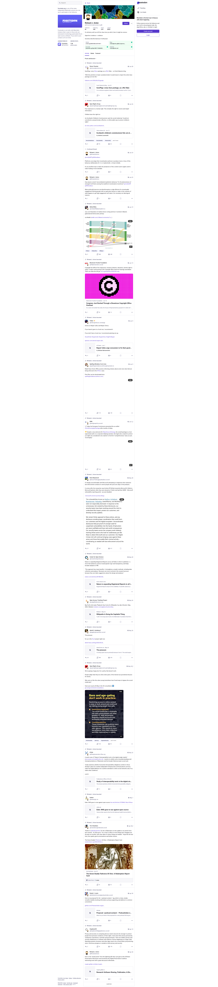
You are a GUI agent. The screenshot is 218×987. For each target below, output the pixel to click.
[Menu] (131, 23)
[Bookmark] (121, 95)
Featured (97, 53)
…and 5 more (113, 740)
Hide (130, 221)
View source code (67, 984)
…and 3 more (115, 140)
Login (148, 35)
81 (85, 29)
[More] (132, 95)
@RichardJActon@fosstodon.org (93, 25)
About (66, 978)
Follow (126, 23)
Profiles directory (77, 978)
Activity (87, 53)
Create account (148, 31)
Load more (109, 984)
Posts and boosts (90, 58)
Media (92, 53)
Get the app (69, 983)
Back (88, 3)
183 (94, 29)
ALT (131, 246)
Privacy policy (61, 979)
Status (70, 978)
